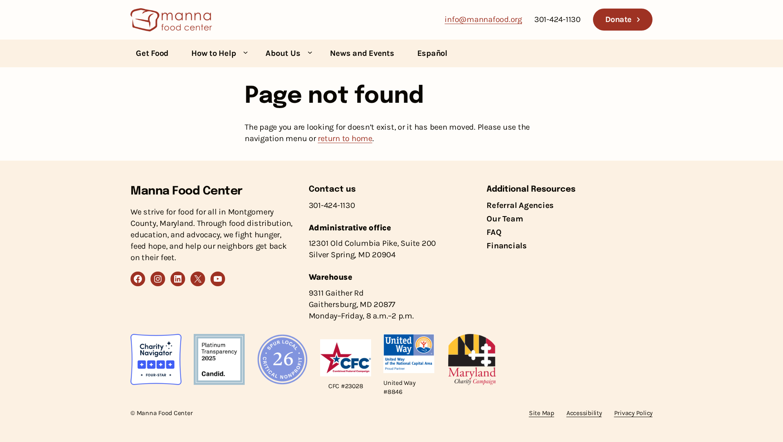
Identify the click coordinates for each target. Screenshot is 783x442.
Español (432, 53)
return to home (345, 138)
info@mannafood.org (483, 19)
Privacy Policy (633, 413)
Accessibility (584, 413)
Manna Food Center (186, 191)
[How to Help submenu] (245, 52)
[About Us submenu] (309, 52)
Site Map (541, 413)
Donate (618, 19)
